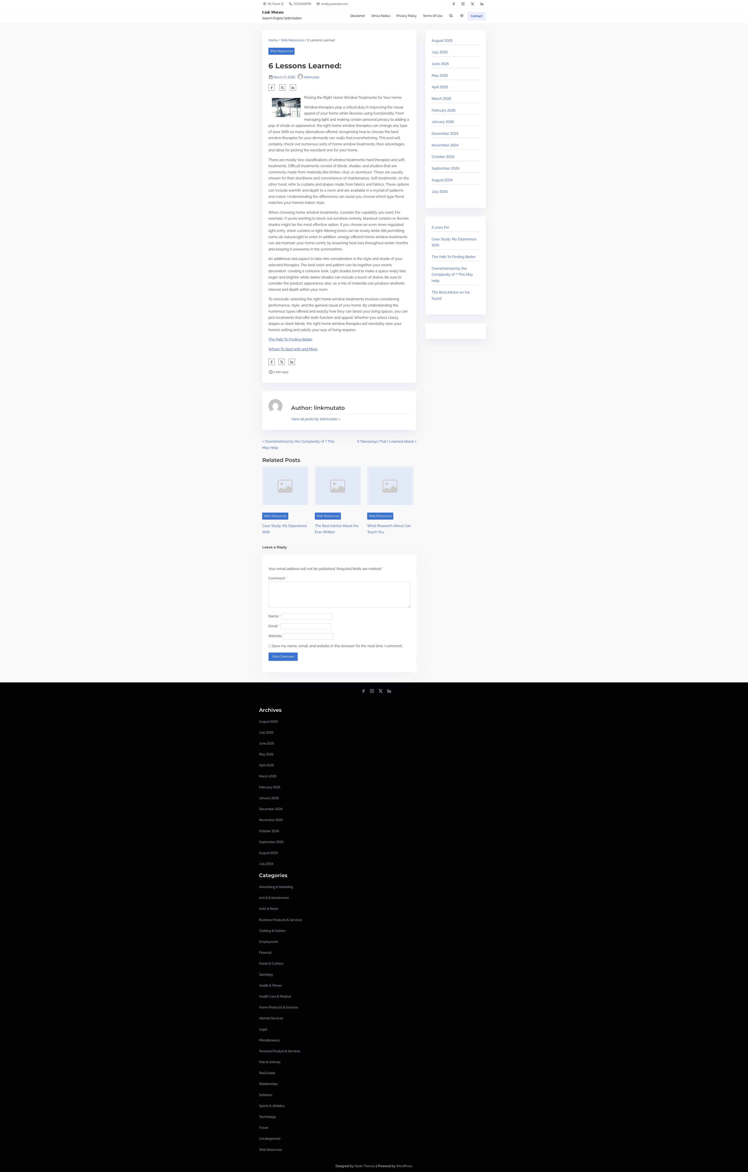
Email (274, 626)
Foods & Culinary (271, 963)
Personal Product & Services (279, 1051)
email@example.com (334, 3)
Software (265, 1095)
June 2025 (440, 64)
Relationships (268, 1084)
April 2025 (440, 87)
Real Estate (267, 1073)
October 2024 (443, 157)
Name (274, 616)
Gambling (266, 974)
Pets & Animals (269, 1062)
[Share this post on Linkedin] (293, 87)
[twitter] (472, 4)
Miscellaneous (269, 1040)
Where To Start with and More (293, 349)
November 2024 (445, 145)
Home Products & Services (278, 1007)
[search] (450, 16)
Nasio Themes (365, 1166)
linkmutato (311, 77)
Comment (277, 578)
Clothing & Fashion (272, 931)
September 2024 (445, 168)
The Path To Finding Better (290, 339)
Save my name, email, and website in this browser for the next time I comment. (337, 646)
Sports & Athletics (272, 1106)
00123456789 (302, 3)
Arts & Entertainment (274, 898)
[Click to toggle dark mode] (461, 16)
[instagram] (463, 4)
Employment (268, 942)
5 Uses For (440, 227)
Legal (263, 1029)
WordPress (404, 1166)
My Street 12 (275, 3)
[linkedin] (482, 4)
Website (275, 636)
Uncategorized (269, 1138)
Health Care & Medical (275, 996)
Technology (267, 1117)
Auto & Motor (269, 909)
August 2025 (442, 41)
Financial (265, 952)
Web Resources (292, 40)
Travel (263, 1128)
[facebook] (454, 4)
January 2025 (443, 122)
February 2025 (443, 110)
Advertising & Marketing (276, 887)
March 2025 (441, 99)
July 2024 (440, 191)
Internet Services (271, 1018)
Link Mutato (273, 12)
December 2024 (445, 133)
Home (272, 40)
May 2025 (440, 75)
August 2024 (442, 180)
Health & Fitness (270, 985)
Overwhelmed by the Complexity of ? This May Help (452, 274)
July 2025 (440, 52)
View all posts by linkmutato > (315, 419)
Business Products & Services (280, 920)
